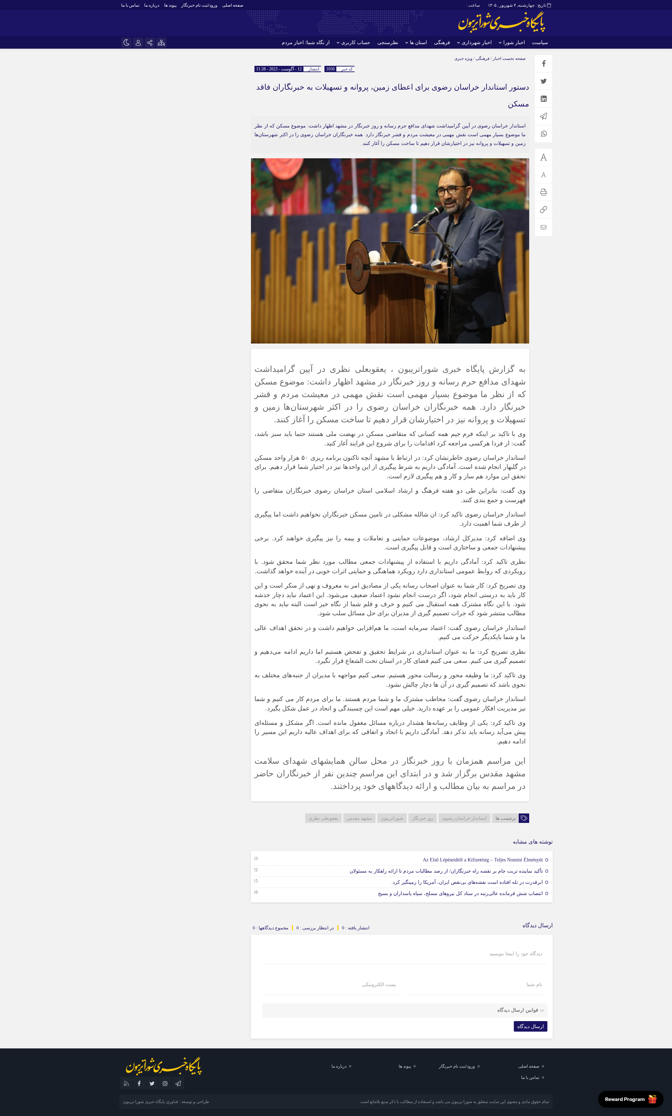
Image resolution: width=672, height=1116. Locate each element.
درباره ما (151, 5)
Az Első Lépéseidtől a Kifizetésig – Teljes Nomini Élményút (483, 859)
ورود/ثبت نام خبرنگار (199, 5)
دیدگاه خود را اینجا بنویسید (515, 953)
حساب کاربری (355, 42)
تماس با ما (130, 5)
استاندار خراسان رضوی (464, 818)
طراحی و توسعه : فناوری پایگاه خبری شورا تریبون (166, 1101)
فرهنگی (442, 42)
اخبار (497, 58)
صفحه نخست (513, 58)
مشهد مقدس (359, 818)
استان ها (418, 42)
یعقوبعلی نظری (323, 818)
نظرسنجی (387, 42)
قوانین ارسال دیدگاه (517, 1010)
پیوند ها (170, 5)
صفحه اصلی (232, 5)
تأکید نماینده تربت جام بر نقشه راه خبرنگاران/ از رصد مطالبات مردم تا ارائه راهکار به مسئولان (446, 871)
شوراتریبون (392, 818)
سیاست (540, 42)
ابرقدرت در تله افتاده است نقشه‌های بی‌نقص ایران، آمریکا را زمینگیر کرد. (467, 882)
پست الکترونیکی (379, 984)
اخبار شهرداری (477, 42)
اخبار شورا (514, 42)
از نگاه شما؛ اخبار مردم (306, 42)
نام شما (534, 984)
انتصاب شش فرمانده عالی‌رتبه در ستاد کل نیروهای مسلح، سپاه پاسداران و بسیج (460, 893)
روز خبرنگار (422, 818)
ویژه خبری (463, 58)
